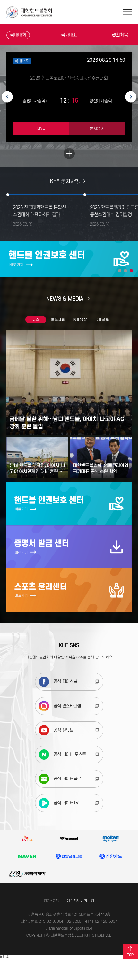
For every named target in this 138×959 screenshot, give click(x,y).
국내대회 (18, 35)
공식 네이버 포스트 (70, 754)
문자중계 (97, 128)
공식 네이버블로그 (69, 778)
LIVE (41, 128)
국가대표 (69, 35)
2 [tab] (125, 270)
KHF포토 (102, 320)
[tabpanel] (69, 259)
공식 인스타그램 (67, 705)
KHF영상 (80, 320)
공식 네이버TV (66, 803)
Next (130, 96)
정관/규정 (51, 901)
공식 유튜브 (63, 730)
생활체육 (120, 35)
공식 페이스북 (65, 681)
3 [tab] (131, 270)
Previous (7, 96)
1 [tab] (119, 270)
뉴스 (35, 320)
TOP (130, 955)
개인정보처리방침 (80, 901)
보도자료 (58, 320)
